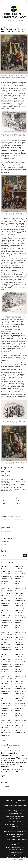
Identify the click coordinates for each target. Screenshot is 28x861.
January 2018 (4, 691)
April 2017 (18, 701)
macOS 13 (5, 762)
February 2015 (19, 732)
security (8, 772)
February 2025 (19, 586)
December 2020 (19, 647)
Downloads (21, 802)
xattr (15, 776)
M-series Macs (5, 541)
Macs (8, 802)
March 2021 (4, 644)
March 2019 (4, 674)
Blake (2, 747)
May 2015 (3, 730)
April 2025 (18, 583)
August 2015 (18, 725)
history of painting (21, 518)
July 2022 (3, 625)
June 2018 (17, 683)
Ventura (12, 776)
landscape (12, 755)
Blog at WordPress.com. (13, 798)
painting (9, 519)
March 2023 (4, 615)
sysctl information (16, 842)
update (3, 776)
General (14, 27)
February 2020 (19, 659)
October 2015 (18, 723)
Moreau (14, 764)
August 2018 (18, 681)
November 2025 (5, 576)
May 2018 (3, 686)
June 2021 (17, 639)
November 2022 (5, 620)
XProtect (20, 776)
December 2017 (19, 691)
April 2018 (18, 686)
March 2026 (4, 571)
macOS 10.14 (7, 760)
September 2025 (5, 578)
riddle (22, 769)
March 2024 (4, 600)
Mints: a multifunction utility (16, 813)
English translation (6, 477)
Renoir (18, 769)
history (22, 750)
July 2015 (3, 727)
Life (18, 27)
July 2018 (3, 683)
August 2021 (18, 637)
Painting (21, 27)
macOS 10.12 (21, 758)
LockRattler (18, 755)
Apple (6, 745)
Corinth (23, 747)
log (21, 755)
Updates (21, 849)
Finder (23, 748)
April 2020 (18, 657)
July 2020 (3, 654)
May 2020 (3, 657)
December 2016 (19, 705)
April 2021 (18, 642)
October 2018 (18, 679)
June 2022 (17, 625)
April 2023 (18, 613)
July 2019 (3, 669)
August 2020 (18, 652)
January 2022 (4, 632)
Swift (7, 773)
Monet (7, 764)
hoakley (3, 27)
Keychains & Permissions (14, 847)
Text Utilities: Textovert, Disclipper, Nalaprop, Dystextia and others (15, 840)
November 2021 (5, 635)
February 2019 (19, 674)
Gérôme (11, 750)
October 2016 (18, 708)
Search (25, 1)
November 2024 (5, 591)
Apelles (3, 518)
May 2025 (3, 583)
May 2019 (3, 671)
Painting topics (22, 855)
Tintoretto (18, 773)
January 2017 (4, 705)
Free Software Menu (6, 531)
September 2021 (5, 637)
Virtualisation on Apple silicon (16, 834)
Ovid (12, 766)
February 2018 (19, 688)
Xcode (17, 776)
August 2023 (18, 608)
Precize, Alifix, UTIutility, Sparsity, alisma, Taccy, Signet (15, 825)
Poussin (11, 769)
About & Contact (9, 800)
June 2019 (17, 669)
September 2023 (5, 608)
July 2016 (3, 713)
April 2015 (18, 730)
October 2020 (18, 649)
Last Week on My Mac (11, 855)
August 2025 (18, 578)
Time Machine (12, 773)
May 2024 (3, 598)
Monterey (11, 764)
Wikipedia (4, 473)
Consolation (16, 747)
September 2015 (5, 725)
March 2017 (4, 703)
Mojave (3, 764)
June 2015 (17, 727)
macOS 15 (13, 762)
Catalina (11, 747)
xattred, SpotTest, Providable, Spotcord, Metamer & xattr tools (15, 817)
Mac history (8, 758)
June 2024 (17, 595)
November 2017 (5, 693)
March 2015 (4, 732)
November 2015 (5, 723)
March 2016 (4, 718)
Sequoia (13, 771)
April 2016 (18, 715)
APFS (2, 745)
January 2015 (4, 735)
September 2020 (5, 652)
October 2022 (18, 620)
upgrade (8, 776)
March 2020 (4, 659)
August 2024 (18, 593)
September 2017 (5, 696)
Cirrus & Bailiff (16, 836)
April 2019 (18, 671)
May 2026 (3, 569)
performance (3, 769)
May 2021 (3, 642)
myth (18, 764)
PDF (23, 847)
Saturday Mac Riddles (16, 854)
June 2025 (17, 581)
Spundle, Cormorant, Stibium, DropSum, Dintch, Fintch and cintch (15, 832)
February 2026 (19, 571)
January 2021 (4, 647)
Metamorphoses (23, 762)
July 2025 (3, 581)
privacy (15, 769)
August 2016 (18, 710)
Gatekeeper (7, 750)
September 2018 (5, 681)
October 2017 (18, 693)
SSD (5, 773)
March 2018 (4, 688)
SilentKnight (21, 771)
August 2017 (18, 696)
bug (8, 747)
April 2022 (18, 627)
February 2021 (19, 644)
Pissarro (8, 769)
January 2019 (4, 676)
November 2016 (5, 708)
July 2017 (3, 698)
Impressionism (5, 755)
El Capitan (12, 748)
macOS (15, 758)
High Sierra (17, 750)
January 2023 (4, 617)
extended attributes (18, 748)
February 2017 (19, 703)
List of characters (5, 475)
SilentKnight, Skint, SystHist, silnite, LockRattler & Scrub (15, 806)
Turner (21, 773)
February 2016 (19, 718)
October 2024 (18, 591)
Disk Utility (7, 748)
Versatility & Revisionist (16, 819)
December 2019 (19, 661)
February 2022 (19, 630)
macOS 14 (9, 762)
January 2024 (4, 603)
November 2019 (5, 664)
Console (20, 747)
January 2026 (4, 573)
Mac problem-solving (11, 857)
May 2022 (3, 627)
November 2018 (5, 679)
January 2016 (4, 720)
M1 (23, 755)
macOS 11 (20, 760)
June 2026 (17, 566)
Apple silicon (13, 745)
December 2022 (19, 617)
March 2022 (4, 630)
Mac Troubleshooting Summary (9, 538)
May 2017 (3, 701)
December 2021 (19, 632)
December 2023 (19, 603)
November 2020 (5, 649)
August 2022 (18, 622)
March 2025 (4, 586)
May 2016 (3, 715)
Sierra (17, 771)
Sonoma (2, 773)
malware (18, 762)
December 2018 (19, 676)
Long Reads (16, 850)
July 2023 (3, 610)
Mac (2, 758)
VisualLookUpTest (12, 849)
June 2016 (17, 713)
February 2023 (19, 615)
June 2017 (17, 698)
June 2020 (17, 654)
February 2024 (19, 600)
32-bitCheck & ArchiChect (16, 846)
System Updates (5, 535)
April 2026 (18, 569)
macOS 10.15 (14, 760)
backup (19, 745)
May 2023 (3, 613)
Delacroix (3, 748)
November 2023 (5, 605)
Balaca (7, 518)
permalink (22, 519)
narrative (3, 519)
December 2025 (19, 573)
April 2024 (18, 598)
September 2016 (5, 710)
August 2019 (18, 666)
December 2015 (19, 720)
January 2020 (4, 661)
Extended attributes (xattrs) (15, 844)
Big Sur (23, 745)
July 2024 (3, 595)
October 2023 (18, 605)
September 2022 (5, 622)
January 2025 (4, 588)
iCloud (19, 753)
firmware (2, 750)
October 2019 (18, 664)
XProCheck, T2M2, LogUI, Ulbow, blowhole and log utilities (15, 811)
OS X (10, 767)
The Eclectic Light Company (14, 15)
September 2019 (5, 666)
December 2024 (19, 588)
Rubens (3, 771)
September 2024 (5, 593)
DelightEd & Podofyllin (16, 821)
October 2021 (18, 635)
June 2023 (17, 610)
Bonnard (5, 747)
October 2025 (18, 576)
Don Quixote (13, 518)
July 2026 (3, 566)
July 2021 (3, 639)
